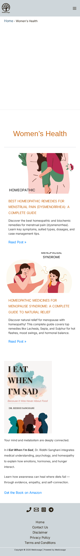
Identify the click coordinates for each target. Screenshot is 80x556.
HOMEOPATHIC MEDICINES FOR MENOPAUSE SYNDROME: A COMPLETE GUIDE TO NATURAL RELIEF (38, 306)
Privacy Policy (40, 538)
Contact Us (40, 527)
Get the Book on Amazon (22, 492)
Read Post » (17, 242)
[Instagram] (43, 509)
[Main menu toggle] (74, 8)
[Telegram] (51, 509)
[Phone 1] (28, 509)
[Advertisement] (40, 65)
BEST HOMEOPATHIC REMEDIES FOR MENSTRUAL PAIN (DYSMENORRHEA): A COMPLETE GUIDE (38, 207)
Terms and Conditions (40, 543)
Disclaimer (40, 532)
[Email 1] (36, 509)
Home (8, 21)
